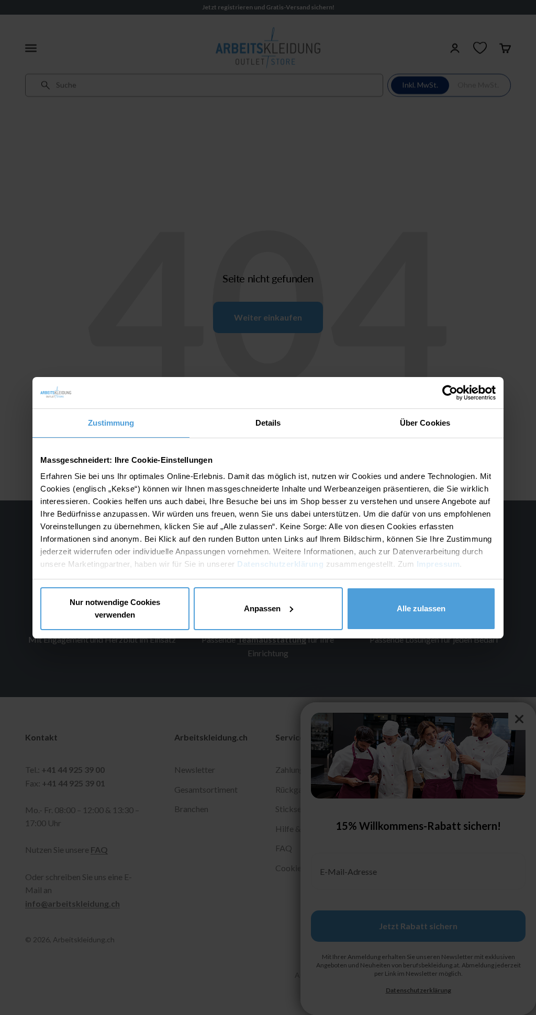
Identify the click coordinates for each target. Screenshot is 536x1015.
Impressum (438, 564)
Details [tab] (268, 422)
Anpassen (262, 608)
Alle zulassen (421, 608)
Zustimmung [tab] (111, 422)
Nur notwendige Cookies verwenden (115, 608)
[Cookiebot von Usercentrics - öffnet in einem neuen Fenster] (450, 393)
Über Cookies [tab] (425, 422)
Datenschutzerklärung (280, 564)
